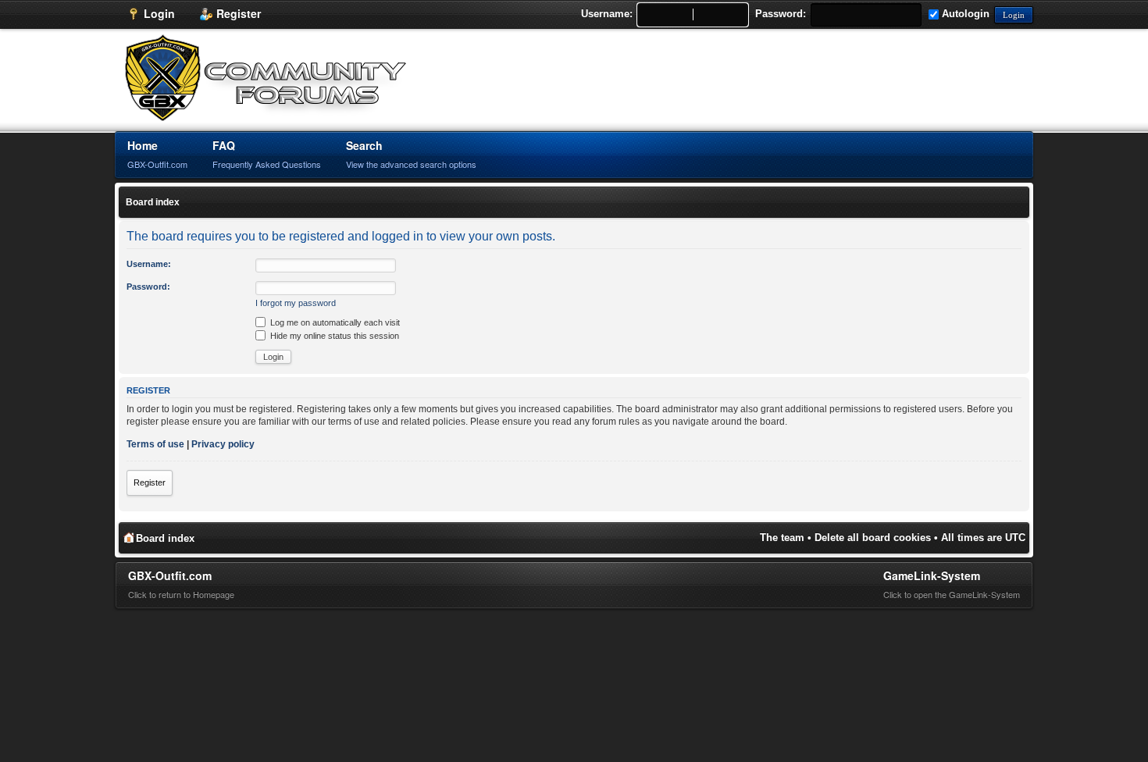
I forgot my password (295, 303)
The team (782, 537)
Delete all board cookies (873, 537)
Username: (607, 14)
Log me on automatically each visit (334, 322)
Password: (780, 14)
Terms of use (155, 444)
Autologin (964, 14)
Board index (153, 202)
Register (150, 482)
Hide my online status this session (333, 335)
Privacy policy (223, 444)
